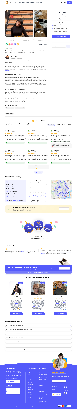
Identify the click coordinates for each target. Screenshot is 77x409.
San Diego (30, 394)
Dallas (29, 377)
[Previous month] (30, 181)
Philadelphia (30, 389)
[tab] (37, 317)
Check (68, 46)
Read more (7, 141)
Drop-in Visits (41, 391)
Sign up (69, 2)
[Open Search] (61, 2)
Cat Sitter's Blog (42, 386)
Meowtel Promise (24, 251)
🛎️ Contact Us (56, 394)
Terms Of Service (26, 406)
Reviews (27, 2)
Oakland (29, 387)
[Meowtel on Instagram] (66, 387)
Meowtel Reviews (42, 379)
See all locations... (31, 400)
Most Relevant (51, 124)
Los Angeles (30, 382)
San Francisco (30, 395)
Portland (29, 392)
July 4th (40, 398)
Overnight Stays (42, 392)
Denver (29, 379)
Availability (32, 2)
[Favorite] (59, 19)
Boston (29, 374)
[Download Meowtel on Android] (66, 393)
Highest (63, 124)
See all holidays (42, 402)
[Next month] (47, 181)
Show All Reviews (38, 172)
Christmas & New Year (43, 401)
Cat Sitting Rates (42, 375)
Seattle (29, 397)
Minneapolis (30, 384)
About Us (41, 372)
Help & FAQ (41, 385)
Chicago (29, 375)
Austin (29, 372)
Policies (37, 2)
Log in (64, 2)
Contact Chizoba (64, 209)
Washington (30, 399)
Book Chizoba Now (61, 36)
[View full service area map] (61, 189)
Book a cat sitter (13, 381)
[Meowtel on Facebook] (64, 387)
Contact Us (55, 384)
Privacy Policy (33, 406)
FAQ (41, 2)
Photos (16, 2)
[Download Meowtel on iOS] (64, 393)
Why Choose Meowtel (43, 377)
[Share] (63, 19)
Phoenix (29, 390)
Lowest (69, 124)
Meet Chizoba (22, 2)
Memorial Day (41, 397)
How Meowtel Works (43, 374)
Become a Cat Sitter (59, 381)
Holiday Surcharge (16, 200)
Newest (58, 124)
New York (29, 385)
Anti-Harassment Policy (40, 406)
